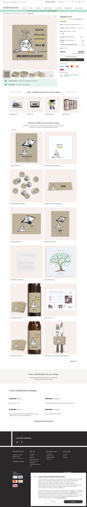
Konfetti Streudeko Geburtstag (17, 203)
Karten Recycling (48, 317)
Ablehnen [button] (53, 501)
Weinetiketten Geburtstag (16, 317)
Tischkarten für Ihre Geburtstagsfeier (53, 203)
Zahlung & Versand (34, 461)
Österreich (65, 454)
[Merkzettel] (73, 2)
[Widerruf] (83, 2)
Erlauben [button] (73, 501)
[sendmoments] (11, 7)
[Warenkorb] (79, 2)
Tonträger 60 (30, 114)
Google (72, 492)
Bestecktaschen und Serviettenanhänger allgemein (56, 355)
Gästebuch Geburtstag (15, 241)
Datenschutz (32, 462)
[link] (17, 105)
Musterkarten (49, 454)
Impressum (32, 457)
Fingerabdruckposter (49, 279)
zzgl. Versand (81, 53)
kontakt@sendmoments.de (18, 461)
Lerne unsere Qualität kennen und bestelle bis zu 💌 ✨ (43, 10)
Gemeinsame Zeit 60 (49, 114)
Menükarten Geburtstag (50, 241)
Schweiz (65, 455)
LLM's (31, 466)
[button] (76, 2)
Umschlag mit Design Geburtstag (52, 165)
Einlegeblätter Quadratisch (16, 279)
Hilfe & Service (6, 2)
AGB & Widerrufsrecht (34, 459)
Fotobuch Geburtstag (15, 165)
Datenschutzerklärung (61, 497)
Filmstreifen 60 (66, 114)
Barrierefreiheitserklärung (35, 464)
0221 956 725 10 (13, 2)
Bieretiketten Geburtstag (16, 355)
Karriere (31, 455)
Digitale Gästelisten (50, 457)
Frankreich (65, 457)
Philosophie (32, 454)
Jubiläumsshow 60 (13, 114)
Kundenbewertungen (78, 19)
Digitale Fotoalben (50, 455)
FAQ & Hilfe (48, 459)
